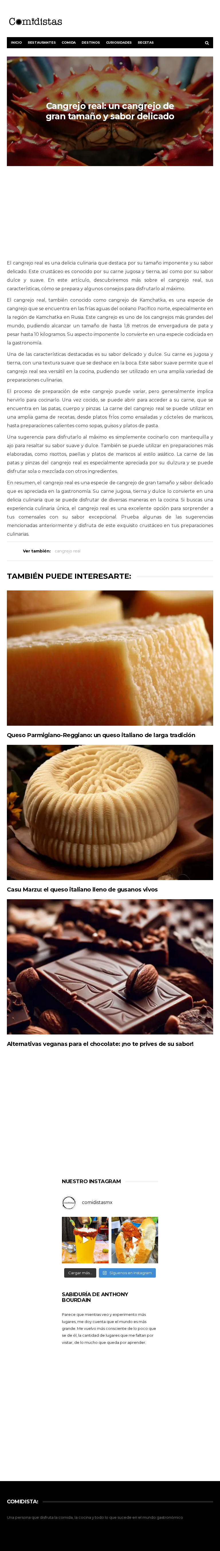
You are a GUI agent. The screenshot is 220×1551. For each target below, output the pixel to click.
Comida (69, 43)
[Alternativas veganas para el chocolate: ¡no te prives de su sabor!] (110, 966)
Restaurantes (42, 43)
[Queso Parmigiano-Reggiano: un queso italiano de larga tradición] (110, 658)
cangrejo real (67, 551)
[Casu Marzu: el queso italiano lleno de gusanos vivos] (110, 812)
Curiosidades (119, 43)
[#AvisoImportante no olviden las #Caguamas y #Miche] (85, 1240)
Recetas (146, 43)
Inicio (16, 43)
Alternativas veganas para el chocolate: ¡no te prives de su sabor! (100, 1043)
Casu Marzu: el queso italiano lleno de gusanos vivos (82, 889)
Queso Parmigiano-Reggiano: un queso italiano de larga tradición (101, 735)
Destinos (91, 43)
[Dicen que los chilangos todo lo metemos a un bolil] (134, 1240)
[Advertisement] (110, 213)
